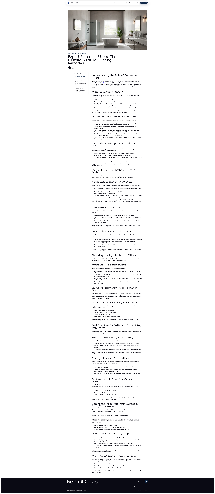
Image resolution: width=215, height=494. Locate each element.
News (125, 486)
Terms (143, 490)
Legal (146, 490)
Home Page (119, 486)
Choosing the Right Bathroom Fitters (80, 84)
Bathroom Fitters (107, 82)
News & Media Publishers (73, 53)
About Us (135, 490)
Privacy (139, 490)
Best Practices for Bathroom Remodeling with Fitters (80, 88)
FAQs (129, 486)
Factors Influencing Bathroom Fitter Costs (80, 81)
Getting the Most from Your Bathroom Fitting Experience (80, 91)
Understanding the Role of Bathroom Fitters (80, 77)
